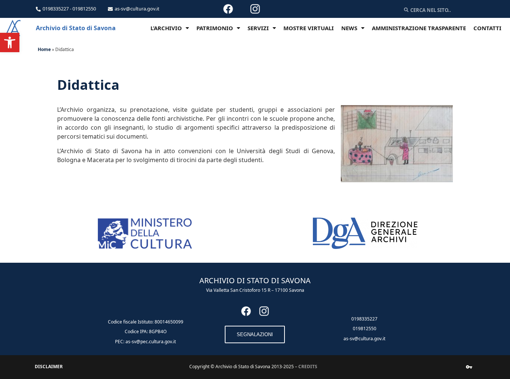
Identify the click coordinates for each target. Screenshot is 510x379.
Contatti (487, 28)
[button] (9, 42)
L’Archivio (166, 28)
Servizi (258, 28)
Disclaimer (49, 366)
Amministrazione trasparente (419, 28)
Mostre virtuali (308, 28)
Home (44, 49)
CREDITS (307, 366)
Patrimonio (214, 28)
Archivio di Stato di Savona (76, 28)
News (349, 28)
